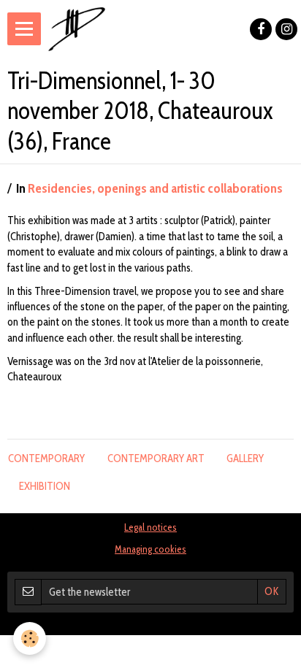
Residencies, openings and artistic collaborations (155, 188)
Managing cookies (150, 549)
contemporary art (156, 458)
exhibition (44, 486)
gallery (245, 458)
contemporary (46, 458)
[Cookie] (29, 638)
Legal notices (150, 527)
